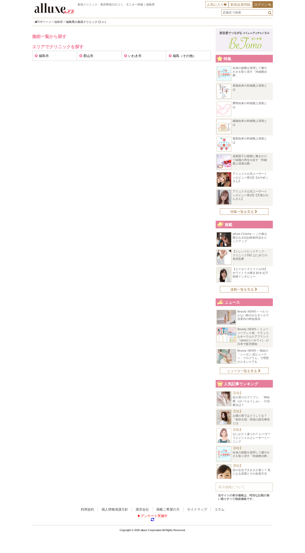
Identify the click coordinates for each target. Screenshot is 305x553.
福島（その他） (184, 56)
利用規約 (87, 509)
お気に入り (215, 4)
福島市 (44, 56)
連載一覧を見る (242, 289)
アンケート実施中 (154, 516)
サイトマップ (197, 509)
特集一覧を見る (242, 212)
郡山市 (88, 56)
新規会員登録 (240, 4)
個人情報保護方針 (115, 509)
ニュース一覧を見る (242, 371)
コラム (219, 509)
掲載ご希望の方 (168, 509)
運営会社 (142, 509)
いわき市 (135, 56)
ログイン (261, 4)
